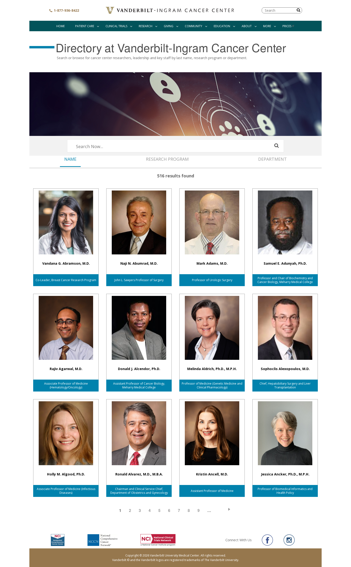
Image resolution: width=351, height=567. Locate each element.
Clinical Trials (116, 26)
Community (193, 26)
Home (60, 26)
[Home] (170, 10)
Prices (286, 26)
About (247, 26)
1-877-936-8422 (66, 10)
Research (145, 26)
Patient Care (84, 26)
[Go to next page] (225, 509)
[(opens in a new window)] (267, 540)
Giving (168, 26)
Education (222, 26)
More (267, 26)
